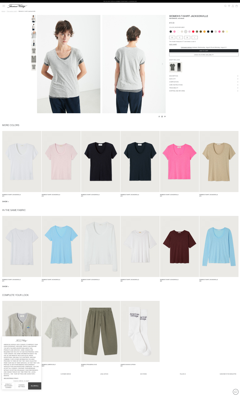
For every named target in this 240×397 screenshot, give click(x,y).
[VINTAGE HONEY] (204, 31)
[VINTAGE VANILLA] (227, 31)
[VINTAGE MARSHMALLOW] (189, 31)
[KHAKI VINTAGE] (197, 31)
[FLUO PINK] (219, 31)
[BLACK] (212, 31)
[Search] (225, 6)
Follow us (183, 374)
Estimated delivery (186, 47)
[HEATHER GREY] (186, 31)
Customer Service (66, 374)
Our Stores (143, 374)
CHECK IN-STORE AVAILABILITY (204, 55)
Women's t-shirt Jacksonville (11, 194)
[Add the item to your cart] (39, 189)
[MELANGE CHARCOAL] (171, 31)
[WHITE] (178, 31)
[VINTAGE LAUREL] (201, 31)
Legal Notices (104, 374)
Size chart (173, 44)
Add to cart (204, 51)
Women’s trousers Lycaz (89, 364)
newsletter (228, 374)
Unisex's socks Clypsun (128, 364)
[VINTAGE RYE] (223, 31)
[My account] (233, 6)
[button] (235, 392)
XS (172, 37)
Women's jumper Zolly (49, 364)
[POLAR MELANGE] (216, 31)
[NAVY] (208, 31)
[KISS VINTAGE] (174, 31)
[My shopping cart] (237, 6)
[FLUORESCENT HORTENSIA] (193, 31)
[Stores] (229, 6)
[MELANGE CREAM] (182, 31)
